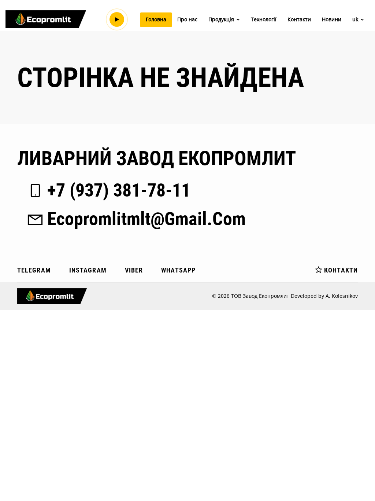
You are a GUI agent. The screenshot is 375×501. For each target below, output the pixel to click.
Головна (156, 19)
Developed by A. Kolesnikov (324, 295)
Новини (331, 19)
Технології (263, 19)
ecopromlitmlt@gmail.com (146, 219)
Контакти (299, 19)
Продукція (221, 19)
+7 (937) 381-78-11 (118, 190)
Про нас (187, 19)
